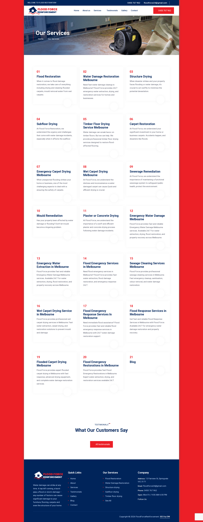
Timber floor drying (113, 496)
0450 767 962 (133, 3)
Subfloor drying (112, 492)
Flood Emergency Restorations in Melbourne (101, 363)
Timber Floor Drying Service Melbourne (96, 125)
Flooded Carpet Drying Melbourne (51, 363)
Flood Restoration (49, 76)
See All (108, 500)
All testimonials (102, 444)
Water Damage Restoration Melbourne (101, 78)
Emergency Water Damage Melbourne (147, 217)
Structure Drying (141, 76)
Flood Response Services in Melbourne (148, 312)
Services (98, 10)
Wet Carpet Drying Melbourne (95, 173)
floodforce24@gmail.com (155, 3)
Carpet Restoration (142, 124)
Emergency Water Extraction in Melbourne (53, 265)
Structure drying (112, 487)
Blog (133, 362)
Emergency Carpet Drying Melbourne (54, 173)
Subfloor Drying (47, 124)
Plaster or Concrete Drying (101, 215)
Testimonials (112, 10)
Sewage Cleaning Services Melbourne (147, 265)
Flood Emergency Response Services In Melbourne (97, 314)
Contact (134, 10)
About (73, 483)
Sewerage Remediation (145, 171)
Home (76, 10)
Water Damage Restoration (117, 483)
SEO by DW (165, 516)
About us (86, 10)
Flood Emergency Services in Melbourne (100, 265)
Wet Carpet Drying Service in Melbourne (54, 312)
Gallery (124, 10)
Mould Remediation (50, 215)
